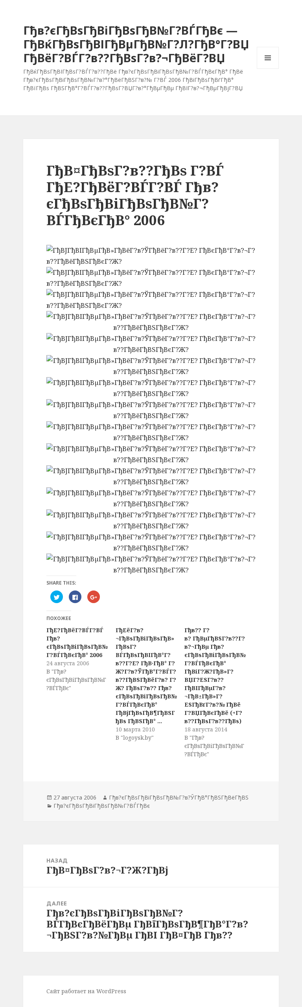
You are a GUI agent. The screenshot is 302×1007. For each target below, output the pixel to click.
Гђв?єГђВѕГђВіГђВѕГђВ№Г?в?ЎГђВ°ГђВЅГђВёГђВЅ (179, 797)
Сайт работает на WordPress (86, 991)
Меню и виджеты (268, 68)
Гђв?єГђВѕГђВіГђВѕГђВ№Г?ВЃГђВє (101, 805)
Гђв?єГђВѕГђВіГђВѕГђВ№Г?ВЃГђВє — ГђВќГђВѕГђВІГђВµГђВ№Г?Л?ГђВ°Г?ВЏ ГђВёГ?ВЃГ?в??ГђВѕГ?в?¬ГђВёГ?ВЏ (136, 43)
